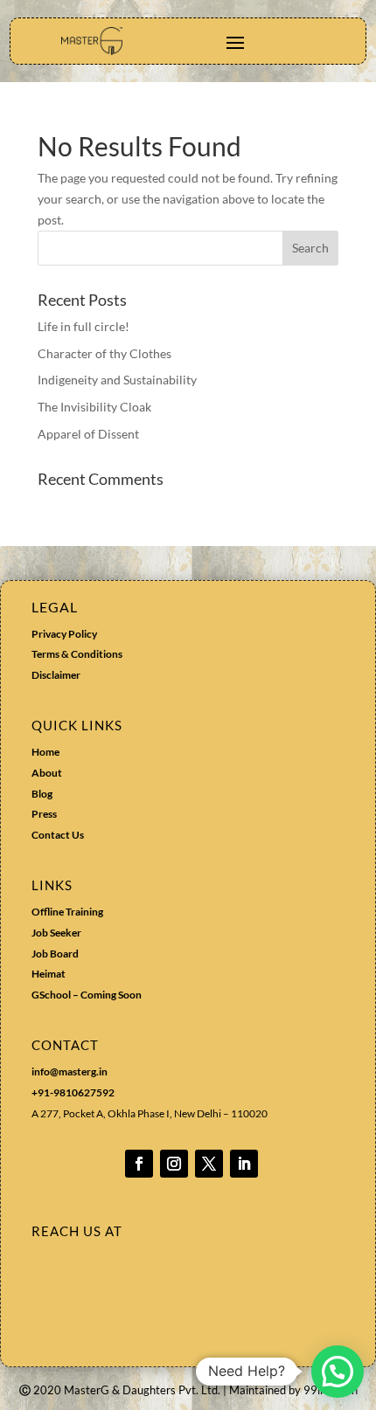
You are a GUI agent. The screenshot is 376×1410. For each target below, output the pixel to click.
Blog (41, 793)
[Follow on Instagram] (174, 1164)
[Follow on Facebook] (139, 1164)
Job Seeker (56, 932)
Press (44, 813)
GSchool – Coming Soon (87, 994)
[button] (337, 1371)
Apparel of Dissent (88, 433)
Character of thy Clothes (104, 353)
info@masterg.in (69, 1071)
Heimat (48, 973)
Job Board (55, 953)
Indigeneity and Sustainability (117, 379)
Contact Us (57, 834)
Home (45, 751)
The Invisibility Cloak (94, 406)
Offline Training (67, 911)
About (46, 772)
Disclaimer (55, 674)
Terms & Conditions (76, 653)
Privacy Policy (64, 633)
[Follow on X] (209, 1164)
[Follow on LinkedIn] (244, 1164)
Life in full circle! (83, 326)
